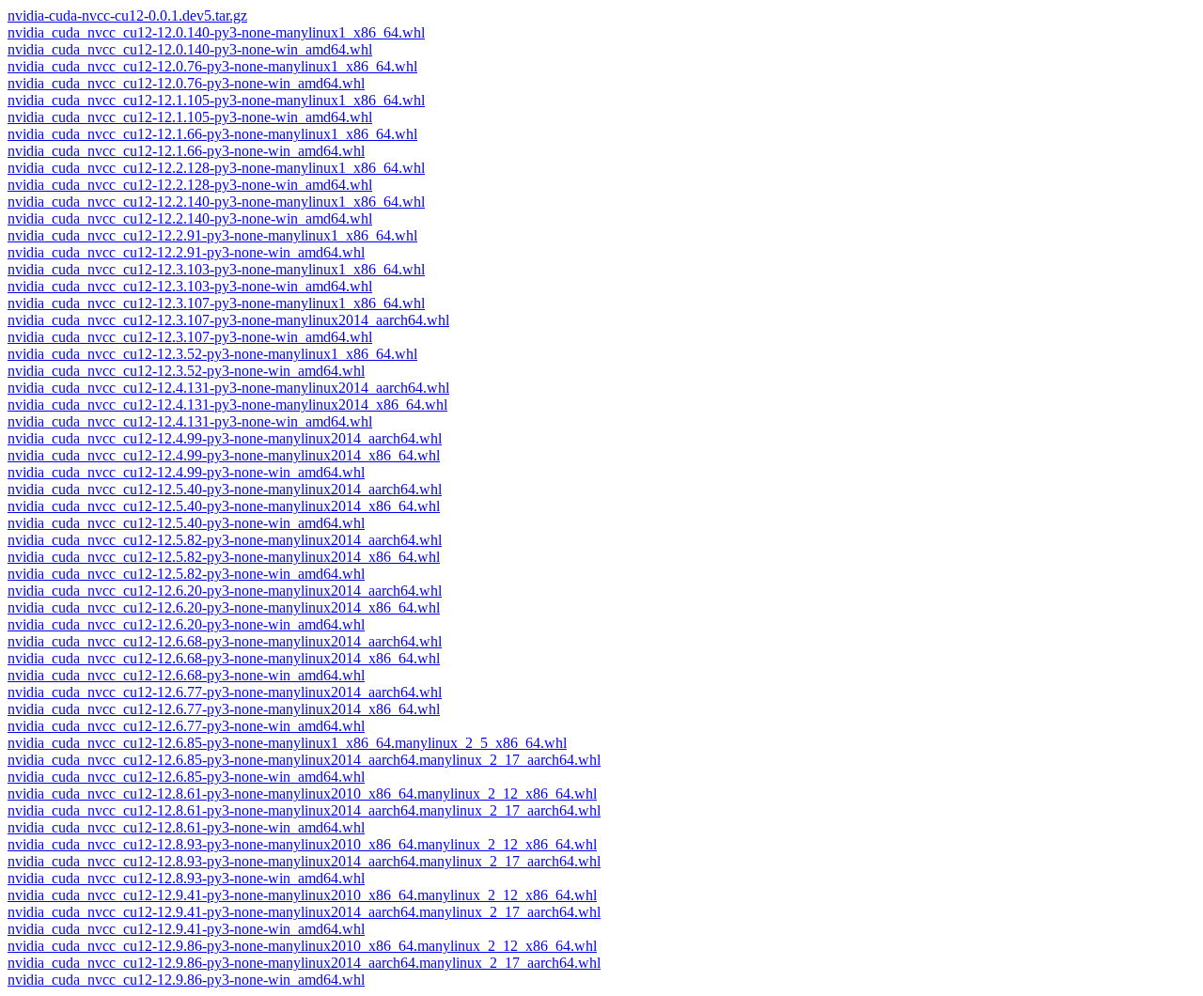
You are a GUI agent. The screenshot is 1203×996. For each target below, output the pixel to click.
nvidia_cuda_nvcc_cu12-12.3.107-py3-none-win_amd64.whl (190, 337)
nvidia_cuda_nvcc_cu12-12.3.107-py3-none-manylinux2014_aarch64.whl (228, 320)
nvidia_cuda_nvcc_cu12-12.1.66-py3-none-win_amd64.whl (186, 151)
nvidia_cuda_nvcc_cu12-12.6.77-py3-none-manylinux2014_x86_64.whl (224, 709)
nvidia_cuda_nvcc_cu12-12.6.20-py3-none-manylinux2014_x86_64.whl (224, 607)
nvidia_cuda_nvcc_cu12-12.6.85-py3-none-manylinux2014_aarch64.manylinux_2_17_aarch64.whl (304, 760)
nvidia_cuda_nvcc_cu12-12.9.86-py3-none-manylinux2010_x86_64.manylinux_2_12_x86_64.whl (302, 946)
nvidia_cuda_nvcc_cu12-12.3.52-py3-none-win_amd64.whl (186, 371)
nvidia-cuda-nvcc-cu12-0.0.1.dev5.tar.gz (127, 15)
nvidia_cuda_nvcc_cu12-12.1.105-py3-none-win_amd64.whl (190, 117)
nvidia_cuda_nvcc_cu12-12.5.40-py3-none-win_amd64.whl (186, 523)
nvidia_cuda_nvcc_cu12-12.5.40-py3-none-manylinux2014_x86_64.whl (224, 506)
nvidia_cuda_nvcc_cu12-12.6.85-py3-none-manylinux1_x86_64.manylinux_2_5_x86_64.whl (287, 743)
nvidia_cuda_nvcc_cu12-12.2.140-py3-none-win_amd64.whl (190, 218)
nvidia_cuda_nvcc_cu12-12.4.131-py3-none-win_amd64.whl (190, 421)
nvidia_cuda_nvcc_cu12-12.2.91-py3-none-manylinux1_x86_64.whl (212, 235)
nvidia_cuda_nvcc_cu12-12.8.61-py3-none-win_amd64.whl (186, 827)
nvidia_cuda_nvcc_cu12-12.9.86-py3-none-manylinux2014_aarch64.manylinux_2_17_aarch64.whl (304, 963)
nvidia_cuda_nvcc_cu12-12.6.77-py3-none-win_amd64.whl (186, 726)
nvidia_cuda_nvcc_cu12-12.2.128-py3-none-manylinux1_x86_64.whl (216, 168)
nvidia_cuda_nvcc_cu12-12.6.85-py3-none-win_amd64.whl (186, 777)
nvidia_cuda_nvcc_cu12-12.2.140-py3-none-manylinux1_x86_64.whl (216, 202)
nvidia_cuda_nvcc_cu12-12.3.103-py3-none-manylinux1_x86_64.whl (216, 269)
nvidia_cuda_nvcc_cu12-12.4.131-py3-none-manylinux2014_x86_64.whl (227, 404)
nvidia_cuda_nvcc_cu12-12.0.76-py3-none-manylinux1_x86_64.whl (212, 66)
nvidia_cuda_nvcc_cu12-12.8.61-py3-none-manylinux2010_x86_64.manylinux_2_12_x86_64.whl (302, 793)
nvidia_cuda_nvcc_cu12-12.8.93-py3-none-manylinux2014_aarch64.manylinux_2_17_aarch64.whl (304, 861)
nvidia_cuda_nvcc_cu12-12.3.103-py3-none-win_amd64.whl (190, 286)
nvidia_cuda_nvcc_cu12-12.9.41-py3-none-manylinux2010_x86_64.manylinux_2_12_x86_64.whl (302, 895)
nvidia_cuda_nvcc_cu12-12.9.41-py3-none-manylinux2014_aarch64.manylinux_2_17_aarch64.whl (304, 912)
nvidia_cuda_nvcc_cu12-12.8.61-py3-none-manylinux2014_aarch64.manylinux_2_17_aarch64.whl (304, 810)
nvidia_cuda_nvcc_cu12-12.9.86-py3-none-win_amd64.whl (186, 980)
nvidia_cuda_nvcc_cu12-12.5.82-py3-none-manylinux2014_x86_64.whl (224, 557)
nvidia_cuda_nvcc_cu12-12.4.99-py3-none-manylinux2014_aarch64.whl (225, 438)
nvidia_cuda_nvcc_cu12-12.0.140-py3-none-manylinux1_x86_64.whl (216, 32)
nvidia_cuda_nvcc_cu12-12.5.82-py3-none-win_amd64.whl (186, 574)
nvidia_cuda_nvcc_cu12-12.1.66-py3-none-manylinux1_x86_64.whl (212, 134)
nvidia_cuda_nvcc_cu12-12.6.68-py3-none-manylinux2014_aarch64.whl (225, 641)
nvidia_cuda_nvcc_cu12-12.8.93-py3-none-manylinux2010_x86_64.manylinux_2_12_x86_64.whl (302, 844)
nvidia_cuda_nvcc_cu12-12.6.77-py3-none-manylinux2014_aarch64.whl (225, 692)
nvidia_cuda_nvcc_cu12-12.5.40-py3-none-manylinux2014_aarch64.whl (225, 489)
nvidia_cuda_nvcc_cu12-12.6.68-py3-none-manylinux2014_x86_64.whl (224, 658)
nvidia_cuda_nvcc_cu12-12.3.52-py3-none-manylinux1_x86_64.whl (212, 354)
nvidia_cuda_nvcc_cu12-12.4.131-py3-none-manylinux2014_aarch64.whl (228, 388)
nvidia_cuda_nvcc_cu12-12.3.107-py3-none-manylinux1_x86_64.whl (216, 303)
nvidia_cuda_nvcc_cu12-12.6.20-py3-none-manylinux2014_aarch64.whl (225, 591)
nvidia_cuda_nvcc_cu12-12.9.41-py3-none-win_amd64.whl (186, 929)
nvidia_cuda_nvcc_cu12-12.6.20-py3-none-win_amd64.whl (186, 624)
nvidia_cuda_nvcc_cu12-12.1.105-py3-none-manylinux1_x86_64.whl (216, 100)
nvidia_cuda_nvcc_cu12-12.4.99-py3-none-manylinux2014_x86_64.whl (224, 455)
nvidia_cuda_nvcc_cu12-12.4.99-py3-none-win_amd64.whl (186, 472)
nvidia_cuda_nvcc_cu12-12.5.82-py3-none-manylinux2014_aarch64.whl (225, 540)
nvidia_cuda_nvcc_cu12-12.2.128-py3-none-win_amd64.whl (190, 185)
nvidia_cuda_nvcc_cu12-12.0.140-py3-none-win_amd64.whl (190, 49)
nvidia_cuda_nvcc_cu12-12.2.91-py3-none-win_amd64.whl (186, 252)
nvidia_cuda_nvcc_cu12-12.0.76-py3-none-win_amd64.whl (186, 83)
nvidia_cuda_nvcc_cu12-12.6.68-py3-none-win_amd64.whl (186, 675)
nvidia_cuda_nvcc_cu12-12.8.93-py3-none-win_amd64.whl (186, 878)
